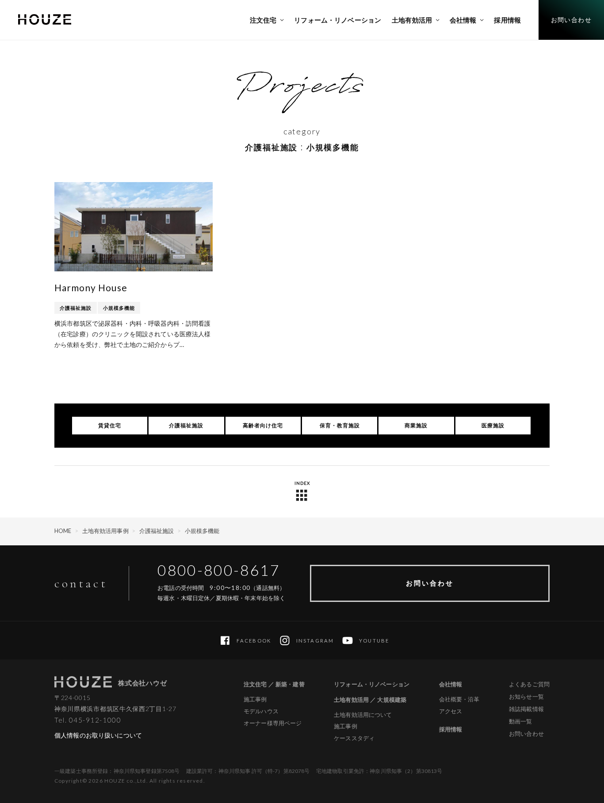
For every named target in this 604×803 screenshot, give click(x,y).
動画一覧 (520, 721)
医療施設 (493, 425)
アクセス (451, 711)
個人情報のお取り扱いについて (98, 735)
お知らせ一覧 (526, 696)
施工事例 (255, 699)
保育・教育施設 (340, 425)
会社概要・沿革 (459, 699)
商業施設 (416, 425)
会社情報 (451, 684)
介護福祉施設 (76, 308)
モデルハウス (261, 711)
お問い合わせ (430, 583)
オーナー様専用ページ (273, 723)
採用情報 (451, 729)
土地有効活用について (363, 715)
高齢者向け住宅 (263, 425)
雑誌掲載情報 (526, 708)
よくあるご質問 (529, 684)
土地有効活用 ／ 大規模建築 (370, 699)
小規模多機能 (119, 308)
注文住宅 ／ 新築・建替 (274, 684)
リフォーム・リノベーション (371, 684)
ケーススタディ (354, 738)
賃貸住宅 (109, 425)
